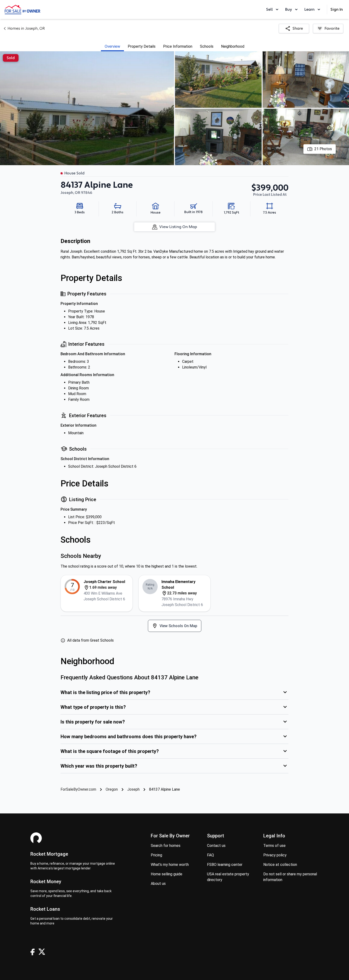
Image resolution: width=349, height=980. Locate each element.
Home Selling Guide (166, 874)
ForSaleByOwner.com (78, 789)
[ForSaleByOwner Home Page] (22, 9)
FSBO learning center (224, 864)
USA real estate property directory (228, 877)
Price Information (177, 46)
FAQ (210, 855)
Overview (112, 46)
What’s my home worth (170, 864)
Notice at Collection (280, 864)
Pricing (156, 855)
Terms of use (274, 845)
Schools (206, 46)
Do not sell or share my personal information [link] (290, 877)
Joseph (133, 789)
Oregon (112, 789)
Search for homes (165, 845)
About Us (158, 883)
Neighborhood (232, 46)
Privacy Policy (275, 855)
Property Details (142, 46)
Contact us (216, 845)
